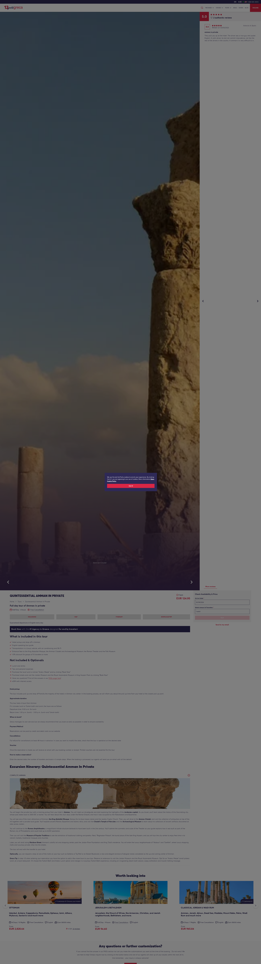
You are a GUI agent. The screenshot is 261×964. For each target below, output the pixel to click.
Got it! (131, 486)
